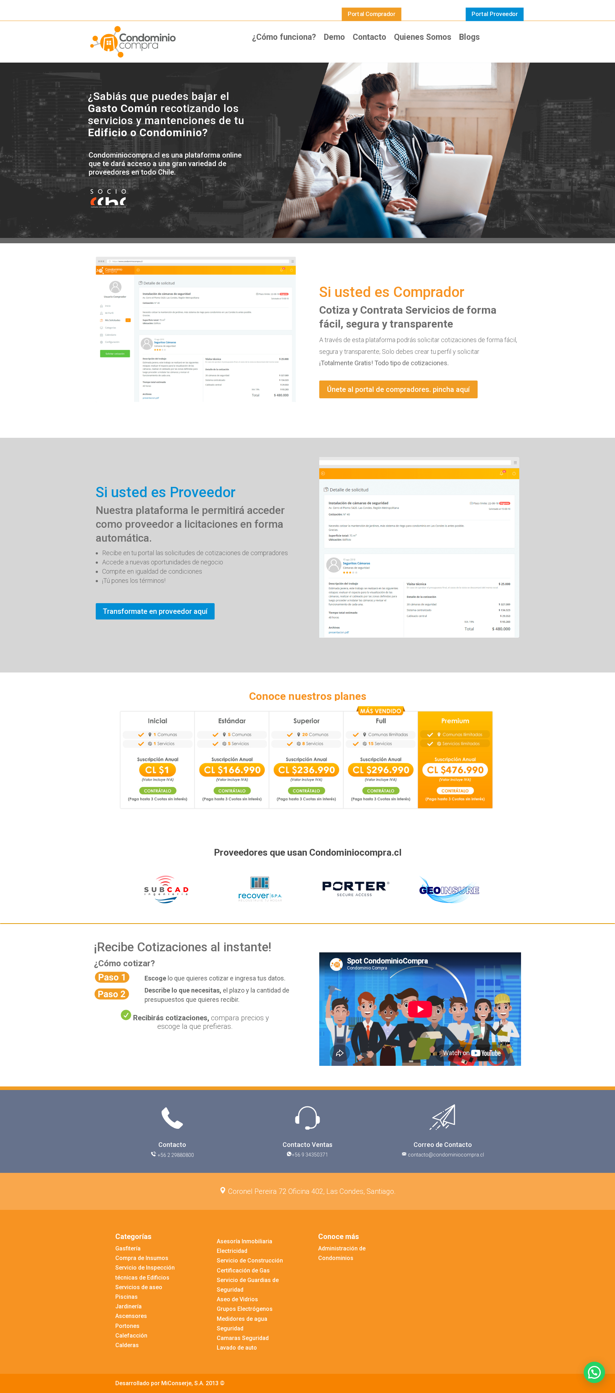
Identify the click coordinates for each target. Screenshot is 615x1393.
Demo (334, 38)
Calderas (127, 1345)
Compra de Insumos (141, 1258)
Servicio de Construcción (250, 1260)
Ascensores (131, 1316)
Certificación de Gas (243, 1270)
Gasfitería (128, 1248)
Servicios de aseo (138, 1287)
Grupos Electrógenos (245, 1309)
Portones (127, 1326)
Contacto (369, 38)
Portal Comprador (371, 14)
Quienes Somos (422, 38)
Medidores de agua (242, 1318)
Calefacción (131, 1335)
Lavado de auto (237, 1347)
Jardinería (128, 1306)
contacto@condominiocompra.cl (445, 1155)
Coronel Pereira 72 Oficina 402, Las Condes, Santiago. (311, 1191)
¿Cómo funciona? (284, 38)
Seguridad (230, 1328)
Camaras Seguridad (243, 1338)
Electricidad (232, 1251)
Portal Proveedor (495, 14)
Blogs (469, 38)
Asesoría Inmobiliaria (244, 1241)
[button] (126, 889)
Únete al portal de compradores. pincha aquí (398, 389)
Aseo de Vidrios (237, 1299)
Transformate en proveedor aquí (155, 611)
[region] (307, 889)
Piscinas (126, 1296)
